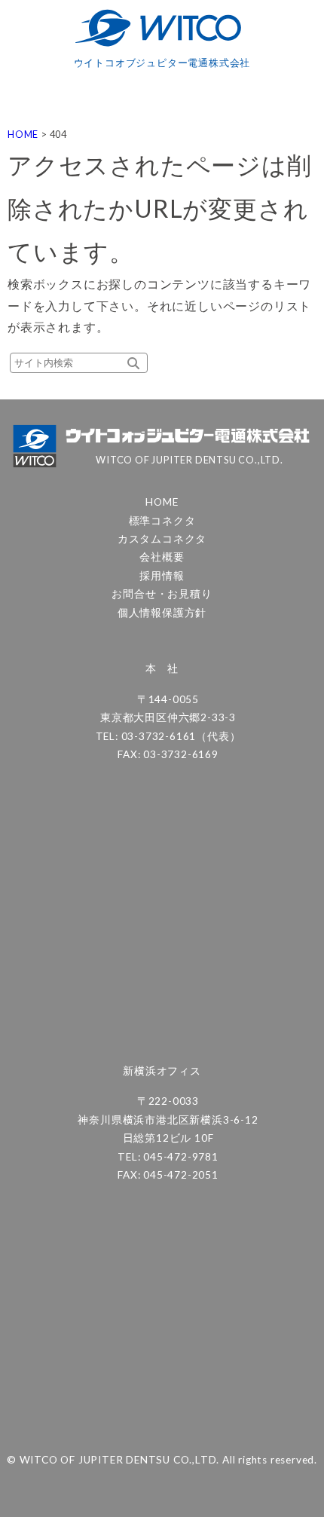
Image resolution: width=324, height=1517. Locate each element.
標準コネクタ (162, 521)
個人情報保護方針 (162, 613)
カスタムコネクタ (162, 539)
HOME (161, 502)
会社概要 (161, 557)
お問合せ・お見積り (162, 594)
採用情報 (161, 576)
